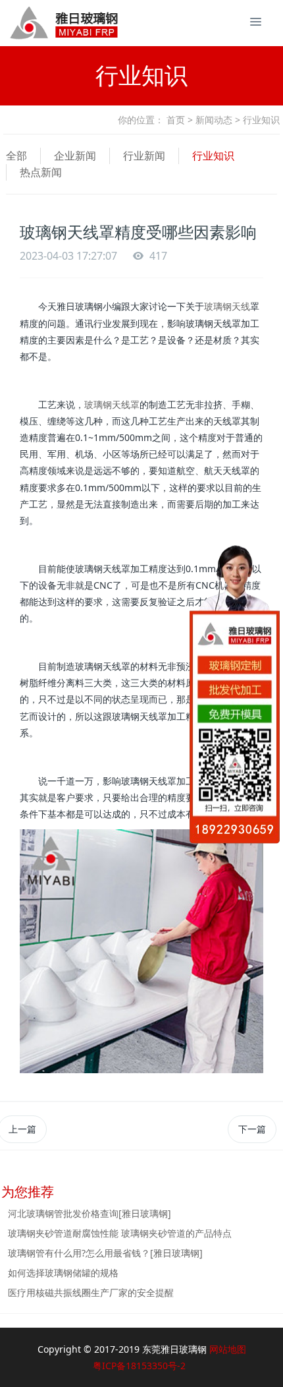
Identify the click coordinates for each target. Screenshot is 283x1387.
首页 (176, 119)
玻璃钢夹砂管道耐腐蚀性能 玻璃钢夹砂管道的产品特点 (120, 1233)
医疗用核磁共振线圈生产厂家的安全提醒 (91, 1292)
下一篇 (252, 1129)
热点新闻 (41, 172)
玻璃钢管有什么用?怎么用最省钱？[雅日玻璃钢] (105, 1253)
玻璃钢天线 (227, 306)
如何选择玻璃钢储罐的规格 (63, 1272)
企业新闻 (75, 155)
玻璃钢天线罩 (112, 404)
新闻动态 (213, 119)
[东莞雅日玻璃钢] (39, 23)
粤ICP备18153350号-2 (139, 1365)
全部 (16, 155)
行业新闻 (144, 155)
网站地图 (227, 1349)
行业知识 (213, 155)
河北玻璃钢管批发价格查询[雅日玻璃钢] (89, 1213)
